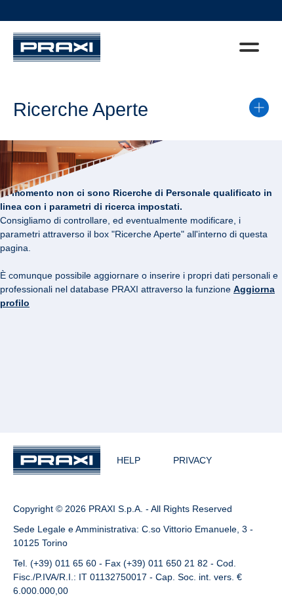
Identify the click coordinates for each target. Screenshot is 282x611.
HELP (128, 460)
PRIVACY (192, 460)
